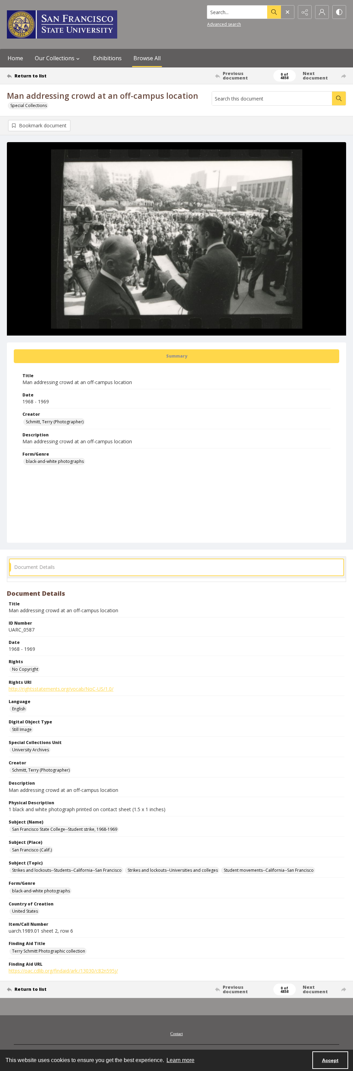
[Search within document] (339, 98)
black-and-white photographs (55, 461)
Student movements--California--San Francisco (269, 870)
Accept (330, 1060)
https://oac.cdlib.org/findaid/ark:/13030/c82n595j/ (63, 970)
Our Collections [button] (54, 58)
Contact (176, 1033)
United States (25, 911)
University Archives (30, 750)
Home (15, 58)
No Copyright (25, 669)
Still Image (22, 729)
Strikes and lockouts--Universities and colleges (173, 870)
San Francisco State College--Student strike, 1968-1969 (64, 829)
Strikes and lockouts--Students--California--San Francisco (67, 870)
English (19, 709)
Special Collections (28, 105)
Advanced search (224, 24)
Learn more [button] (180, 1060)
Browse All (147, 58)
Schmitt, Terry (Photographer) (54, 422)
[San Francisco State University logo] (62, 24)
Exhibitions (107, 58)
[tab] (176, 356)
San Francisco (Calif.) (32, 850)
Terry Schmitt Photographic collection (48, 951)
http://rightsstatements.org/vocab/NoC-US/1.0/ (61, 689)
